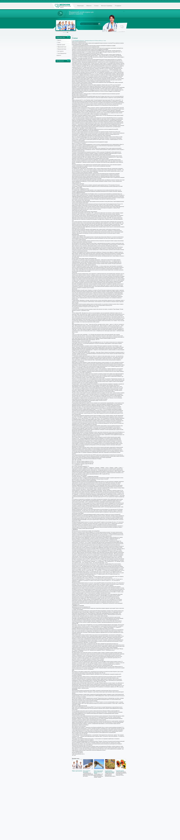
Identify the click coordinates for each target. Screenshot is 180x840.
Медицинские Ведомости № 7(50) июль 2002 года (94, 40)
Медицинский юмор (61, 49)
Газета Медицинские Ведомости (78, 40)
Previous (58, 25)
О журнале (118, 5)
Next (73, 25)
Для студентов (60, 51)
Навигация (80, 5)
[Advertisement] (131, 56)
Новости (88, 5)
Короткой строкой (61, 44)
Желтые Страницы (106, 5)
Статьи (96, 5)
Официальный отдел (61, 46)
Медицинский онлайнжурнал (65, 7)
